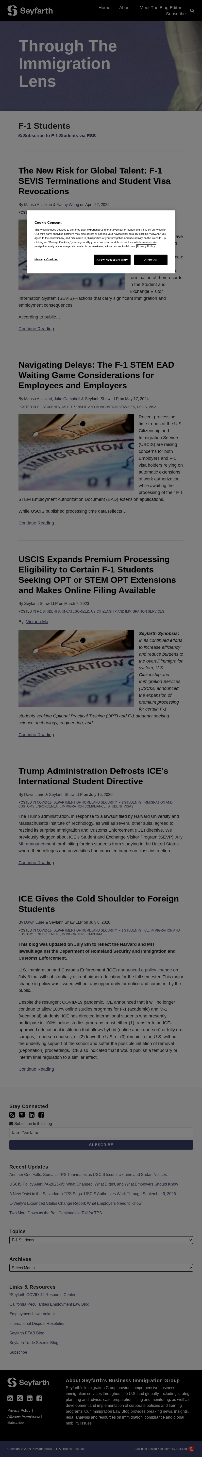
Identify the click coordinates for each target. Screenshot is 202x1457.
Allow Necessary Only (112, 259)
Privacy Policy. (146, 246)
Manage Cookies (46, 259)
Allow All (150, 259)
